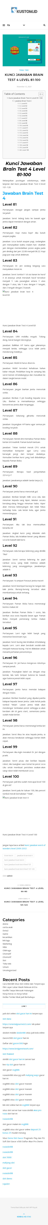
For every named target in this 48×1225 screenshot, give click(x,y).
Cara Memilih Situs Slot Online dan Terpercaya (24, 983)
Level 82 (24, 106)
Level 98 (25, 145)
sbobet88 (21, 1032)
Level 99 (25, 147)
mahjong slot (9, 1162)
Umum (6, 967)
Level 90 (25, 125)
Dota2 (5, 930)
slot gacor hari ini (24, 1013)
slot (17, 1083)
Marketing (7, 943)
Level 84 (24, 111)
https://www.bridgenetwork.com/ (18, 1048)
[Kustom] (24, 10)
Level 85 (24, 113)
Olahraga (7, 950)
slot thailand (8, 1054)
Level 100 (25, 150)
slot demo (7, 1178)
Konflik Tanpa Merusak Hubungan (18, 990)
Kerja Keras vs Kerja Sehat (15, 993)
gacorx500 (18, 1043)
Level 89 (24, 123)
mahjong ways (32, 1075)
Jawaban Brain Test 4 (23, 101)
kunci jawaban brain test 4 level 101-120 (19, 869)
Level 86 (24, 116)
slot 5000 (7, 1157)
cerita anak (8, 927)
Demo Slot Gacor (15, 1138)
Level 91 (25, 128)
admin (9, 876)
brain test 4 (8, 855)
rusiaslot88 (8, 1119)
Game (5, 933)
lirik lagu (6, 940)
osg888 (15, 1069)
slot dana (7, 1018)
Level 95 (25, 138)
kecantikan (7, 937)
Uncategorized (9, 970)
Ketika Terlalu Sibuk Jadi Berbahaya (19, 997)
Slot (4, 960)
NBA (5, 947)
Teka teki (24, 70)
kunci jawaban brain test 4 (14, 860)
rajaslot (6, 1183)
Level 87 (24, 118)
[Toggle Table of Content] (40, 94)
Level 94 (25, 135)
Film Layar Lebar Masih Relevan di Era (20, 987)
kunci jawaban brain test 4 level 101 (17, 864)
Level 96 (25, 140)
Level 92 (25, 130)
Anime (5, 924)
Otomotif (7, 957)
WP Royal (33, 1207)
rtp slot (9, 1064)
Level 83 (24, 108)
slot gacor (18, 1038)
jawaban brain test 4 (24, 855)
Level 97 (25, 143)
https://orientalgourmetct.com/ (17, 1024)
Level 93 (25, 133)
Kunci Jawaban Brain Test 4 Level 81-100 (26, 98)
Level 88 (24, 121)
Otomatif (7, 953)
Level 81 (24, 103)
